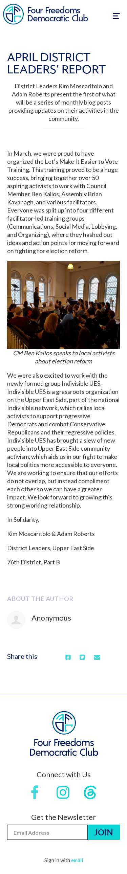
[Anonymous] (16, 620)
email (77, 860)
